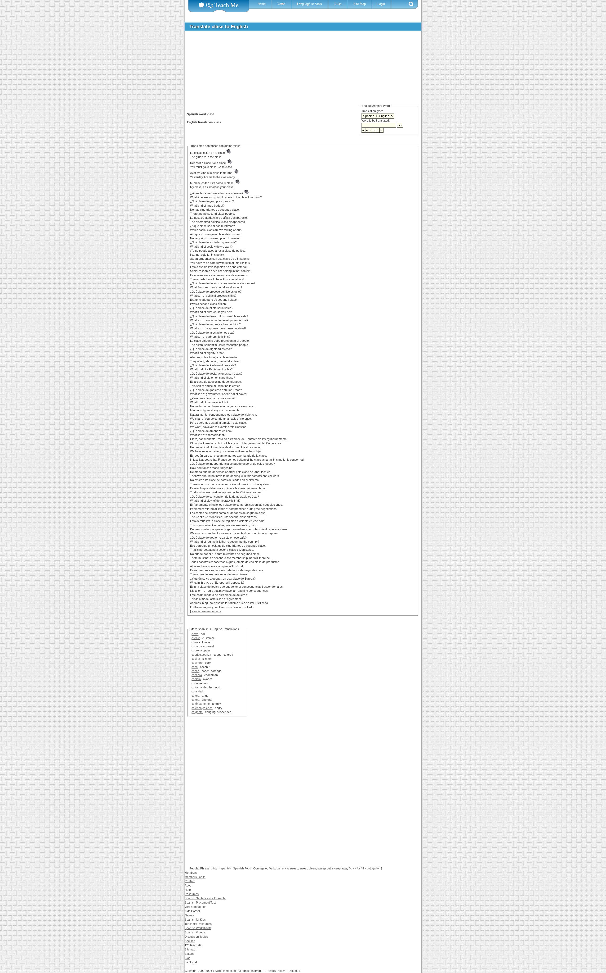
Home (262, 4)
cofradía (197, 687)
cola (194, 691)
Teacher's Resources (198, 924)
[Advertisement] (299, 69)
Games (189, 915)
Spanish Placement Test (200, 902)
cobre (195, 650)
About (188, 885)
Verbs (281, 4)
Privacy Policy (276, 971)
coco (195, 667)
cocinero (197, 662)
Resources (192, 894)
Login (381, 4)
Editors (189, 953)
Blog (188, 958)
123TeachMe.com (224, 971)
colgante (197, 712)
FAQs (338, 4)
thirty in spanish (221, 868)
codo (195, 683)
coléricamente (201, 703)
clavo (195, 634)
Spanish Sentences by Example (205, 898)
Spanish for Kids (195, 919)
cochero (197, 675)
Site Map (359, 4)
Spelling (190, 941)
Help (188, 889)
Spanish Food (242, 868)
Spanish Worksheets (198, 928)
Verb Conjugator (195, 907)
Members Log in (195, 877)
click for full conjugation (365, 868)
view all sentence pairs (206, 611)
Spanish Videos (195, 932)
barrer (280, 868)
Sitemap (190, 949)
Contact (190, 881)
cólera (196, 695)
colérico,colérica (202, 708)
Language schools (309, 4)
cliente (196, 638)
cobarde (197, 646)
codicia (196, 679)
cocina (196, 658)
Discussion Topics (196, 936)
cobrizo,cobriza (201, 654)
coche (195, 671)
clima (195, 642)
